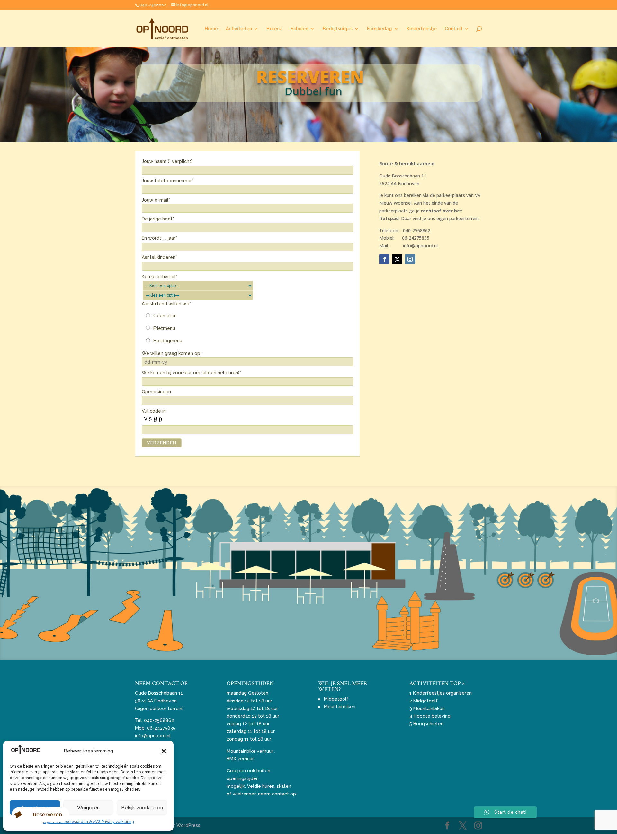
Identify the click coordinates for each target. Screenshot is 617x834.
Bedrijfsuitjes (338, 28)
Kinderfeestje (422, 28)
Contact (454, 28)
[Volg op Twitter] (397, 259)
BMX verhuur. (241, 758)
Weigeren (88, 808)
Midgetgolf (336, 698)
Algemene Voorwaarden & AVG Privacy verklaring (88, 822)
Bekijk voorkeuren (142, 808)
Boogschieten (428, 723)
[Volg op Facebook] (384, 259)
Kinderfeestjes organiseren (442, 693)
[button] (164, 751)
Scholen (299, 28)
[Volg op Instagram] (410, 259)
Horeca (274, 28)
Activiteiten (239, 28)
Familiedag (379, 28)
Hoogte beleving (432, 715)
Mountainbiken (339, 706)
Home (211, 28)
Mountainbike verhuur (250, 751)
